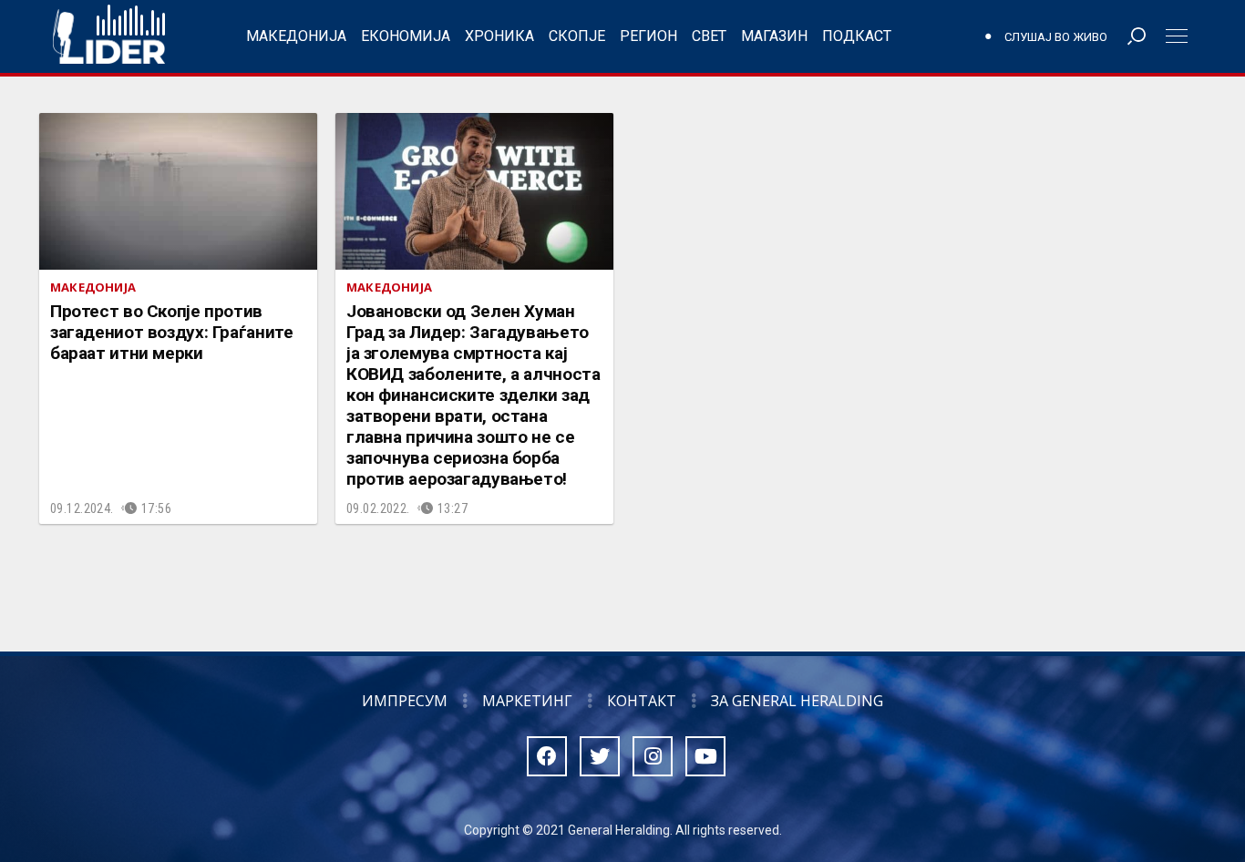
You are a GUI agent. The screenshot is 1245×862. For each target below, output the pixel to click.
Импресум (405, 701)
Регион (648, 36)
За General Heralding (797, 701)
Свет (709, 36)
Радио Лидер (109, 36)
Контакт (641, 701)
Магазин (774, 36)
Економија (405, 36)
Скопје (577, 36)
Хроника (499, 36)
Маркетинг (527, 701)
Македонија (296, 36)
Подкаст (856, 36)
